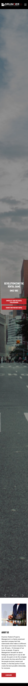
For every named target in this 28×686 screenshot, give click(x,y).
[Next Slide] (22, 595)
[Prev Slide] (5, 595)
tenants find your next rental (14, 308)
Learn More (9, 675)
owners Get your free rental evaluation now (14, 301)
